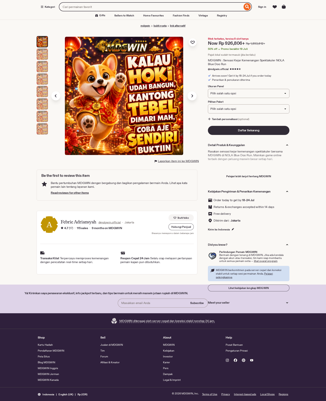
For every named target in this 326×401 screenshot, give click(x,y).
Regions (283, 394)
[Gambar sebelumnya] (55, 95)
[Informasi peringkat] (62, 228)
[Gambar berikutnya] (192, 95)
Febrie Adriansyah (78, 222)
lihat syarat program (266, 260)
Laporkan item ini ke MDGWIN (178, 161)
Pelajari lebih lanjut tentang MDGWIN (248, 176)
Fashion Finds (181, 15)
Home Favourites (153, 15)
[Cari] (247, 6)
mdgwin (145, 25)
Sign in (262, 6)
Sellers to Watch (124, 15)
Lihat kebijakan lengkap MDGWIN (248, 287)
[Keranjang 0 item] (283, 6)
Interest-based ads (245, 394)
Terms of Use (209, 394)
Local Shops (267, 394)
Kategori (50, 6)
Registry (222, 15)
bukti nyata (160, 25)
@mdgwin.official (218, 69)
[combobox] (151, 6)
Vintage (203, 15)
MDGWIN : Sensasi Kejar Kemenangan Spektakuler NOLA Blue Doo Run (246, 62)
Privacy (225, 394)
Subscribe (197, 303)
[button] (181, 226)
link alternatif (177, 25)
